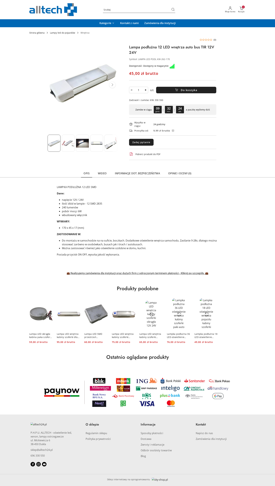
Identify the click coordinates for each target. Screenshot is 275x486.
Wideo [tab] (102, 173)
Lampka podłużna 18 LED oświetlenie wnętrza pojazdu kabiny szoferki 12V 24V (205, 335)
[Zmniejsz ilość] (131, 90)
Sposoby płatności (152, 433)
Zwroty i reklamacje (152, 444)
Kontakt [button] (201, 424)
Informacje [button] (148, 424)
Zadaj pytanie (141, 142)
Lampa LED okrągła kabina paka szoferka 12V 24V (41, 335)
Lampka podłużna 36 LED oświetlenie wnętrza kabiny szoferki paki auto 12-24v (178, 335)
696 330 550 (38, 455)
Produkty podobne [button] (137, 288)
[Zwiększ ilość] (145, 90)
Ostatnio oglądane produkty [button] (137, 357)
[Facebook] (33, 464)
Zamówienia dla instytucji (211, 439)
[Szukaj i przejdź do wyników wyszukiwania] (173, 9)
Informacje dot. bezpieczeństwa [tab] (137, 173)
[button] (107, 23)
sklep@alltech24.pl (42, 450)
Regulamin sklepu (96, 433)
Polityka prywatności (98, 439)
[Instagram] (38, 464)
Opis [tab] (87, 173)
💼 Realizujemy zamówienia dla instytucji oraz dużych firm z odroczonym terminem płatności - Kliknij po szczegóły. (136, 273)
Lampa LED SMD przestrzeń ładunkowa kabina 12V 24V (94, 335)
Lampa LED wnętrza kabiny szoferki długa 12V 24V (68, 335)
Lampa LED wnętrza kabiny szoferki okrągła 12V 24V (150, 335)
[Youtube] (44, 464)
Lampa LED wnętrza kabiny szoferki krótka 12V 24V (123, 335)
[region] (172, 109)
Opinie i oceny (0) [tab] (179, 173)
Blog (143, 456)
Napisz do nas (204, 433)
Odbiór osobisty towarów (156, 450)
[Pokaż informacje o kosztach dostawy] (173, 130)
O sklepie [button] (92, 424)
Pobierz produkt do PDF (147, 154)
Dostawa (146, 439)
